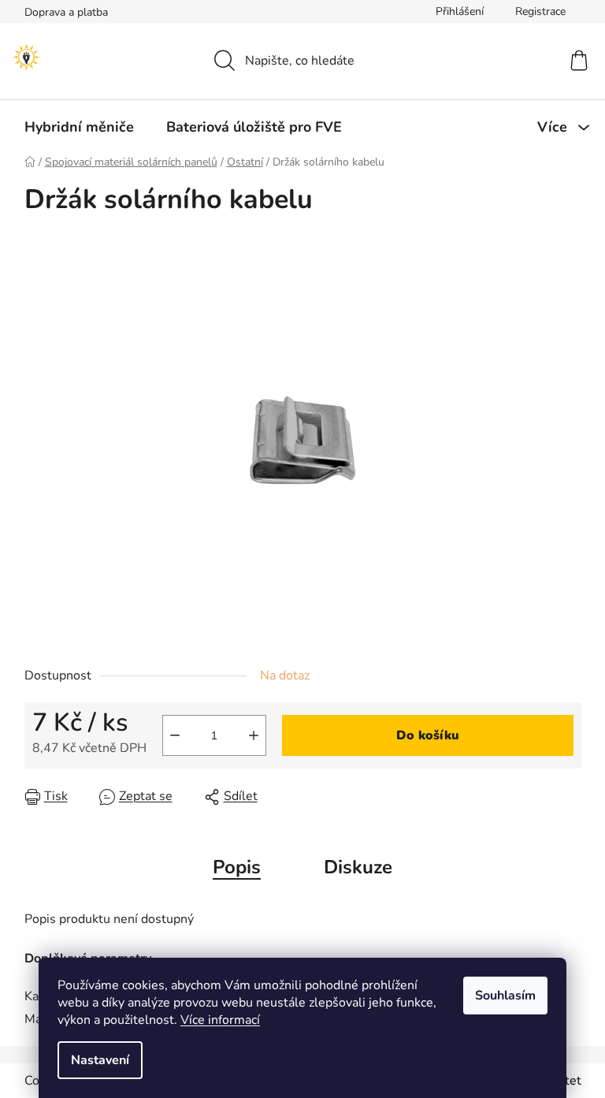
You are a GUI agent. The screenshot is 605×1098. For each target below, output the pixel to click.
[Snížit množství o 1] (175, 735)
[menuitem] (79, 127)
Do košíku (427, 735)
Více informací (220, 1020)
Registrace (540, 11)
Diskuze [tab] (358, 867)
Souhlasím (505, 995)
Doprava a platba (66, 12)
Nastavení (100, 1060)
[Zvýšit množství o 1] (253, 735)
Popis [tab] (237, 867)
